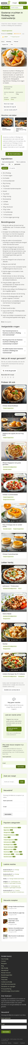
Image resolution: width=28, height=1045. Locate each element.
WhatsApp (8, 41)
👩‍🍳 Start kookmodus (14, 154)
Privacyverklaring (6, 989)
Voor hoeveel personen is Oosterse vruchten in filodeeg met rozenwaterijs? (12, 333)
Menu (6, 7)
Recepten (14, 23)
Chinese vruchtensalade (10, 494)
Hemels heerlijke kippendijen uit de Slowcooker (13, 920)
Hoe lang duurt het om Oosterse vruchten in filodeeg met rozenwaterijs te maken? (12, 342)
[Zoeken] (25, 7)
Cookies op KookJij (6, 982)
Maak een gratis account (12, 729)
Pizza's (19, 588)
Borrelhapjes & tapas (10, 844)
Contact (3, 961)
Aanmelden (20, 766)
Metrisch (4, 168)
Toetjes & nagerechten (7, 30)
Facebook (22, 1043)
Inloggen (14, 3)
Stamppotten (21, 676)
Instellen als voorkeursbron (12, 690)
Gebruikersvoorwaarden (8, 984)
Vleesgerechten (6, 618)
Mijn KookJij (4, 968)
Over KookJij (4, 959)
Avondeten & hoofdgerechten (9, 467)
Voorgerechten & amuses (9, 499)
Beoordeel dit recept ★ (10, 107)
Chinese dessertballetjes (10, 406)
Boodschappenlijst (6, 975)
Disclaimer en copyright (8, 986)
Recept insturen (6, 973)
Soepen (7, 837)
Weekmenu (4, 977)
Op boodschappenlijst (8, 162)
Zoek (21, 782)
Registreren (23, 3)
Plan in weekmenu (21, 162)
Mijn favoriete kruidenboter (16, 936)
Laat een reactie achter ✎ (10, 110)
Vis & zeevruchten (9, 842)
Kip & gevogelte (9, 854)
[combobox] (16, 7)
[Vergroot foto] (3, 64)
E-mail (4, 763)
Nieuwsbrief (4, 970)
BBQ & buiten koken (10, 849)
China (12, 99)
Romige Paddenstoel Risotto (16, 906)
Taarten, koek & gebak (10, 847)
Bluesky (9, 1043)
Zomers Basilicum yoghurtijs (16, 913)
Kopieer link (5, 44)
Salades (19, 854)
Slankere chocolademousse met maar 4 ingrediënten (16, 929)
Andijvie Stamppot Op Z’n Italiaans (14, 674)
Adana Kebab (7, 614)
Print (12, 44)
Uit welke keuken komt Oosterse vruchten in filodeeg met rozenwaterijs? (13, 351)
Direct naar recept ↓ (9, 103)
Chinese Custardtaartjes (10, 554)
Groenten (17, 851)
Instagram (15, 1043)
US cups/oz (12, 168)
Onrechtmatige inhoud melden (10, 991)
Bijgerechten (8, 830)
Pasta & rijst (8, 851)
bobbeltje (9, 33)
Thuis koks (4, 979)
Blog (2, 966)
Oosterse (6, 99)
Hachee (5, 644)
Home (9, 23)
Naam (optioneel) (7, 756)
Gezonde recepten (7, 469)
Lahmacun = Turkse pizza (11, 586)
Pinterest (16, 41)
